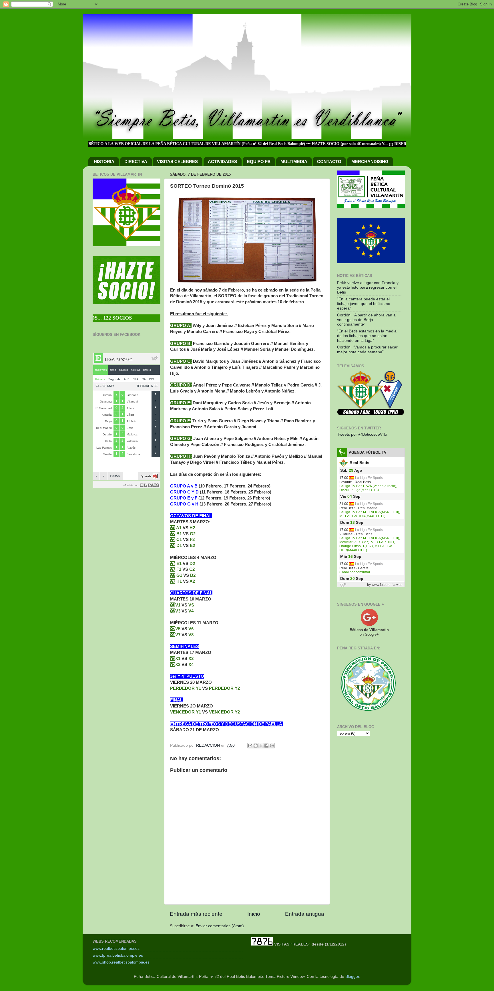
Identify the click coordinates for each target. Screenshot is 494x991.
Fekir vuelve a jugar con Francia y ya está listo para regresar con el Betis (368, 287)
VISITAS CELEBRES (177, 161)
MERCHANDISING (370, 161)
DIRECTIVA (135, 161)
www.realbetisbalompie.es (116, 948)
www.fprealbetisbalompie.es (118, 955)
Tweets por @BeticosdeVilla (362, 434)
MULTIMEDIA (293, 161)
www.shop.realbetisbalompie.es (121, 962)
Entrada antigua (304, 914)
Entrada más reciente (196, 914)
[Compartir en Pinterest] (272, 745)
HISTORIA (104, 161)
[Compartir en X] (261, 745)
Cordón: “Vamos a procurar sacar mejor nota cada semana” (367, 349)
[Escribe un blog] (255, 745)
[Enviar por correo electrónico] (250, 745)
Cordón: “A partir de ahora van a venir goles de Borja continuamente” (366, 319)
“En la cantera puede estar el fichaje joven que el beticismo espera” (363, 303)
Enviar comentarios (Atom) (220, 926)
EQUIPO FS (258, 161)
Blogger (352, 976)
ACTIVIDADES (222, 161)
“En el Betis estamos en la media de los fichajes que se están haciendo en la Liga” (367, 335)
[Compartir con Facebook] (266, 745)
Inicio (253, 914)
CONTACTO (329, 161)
